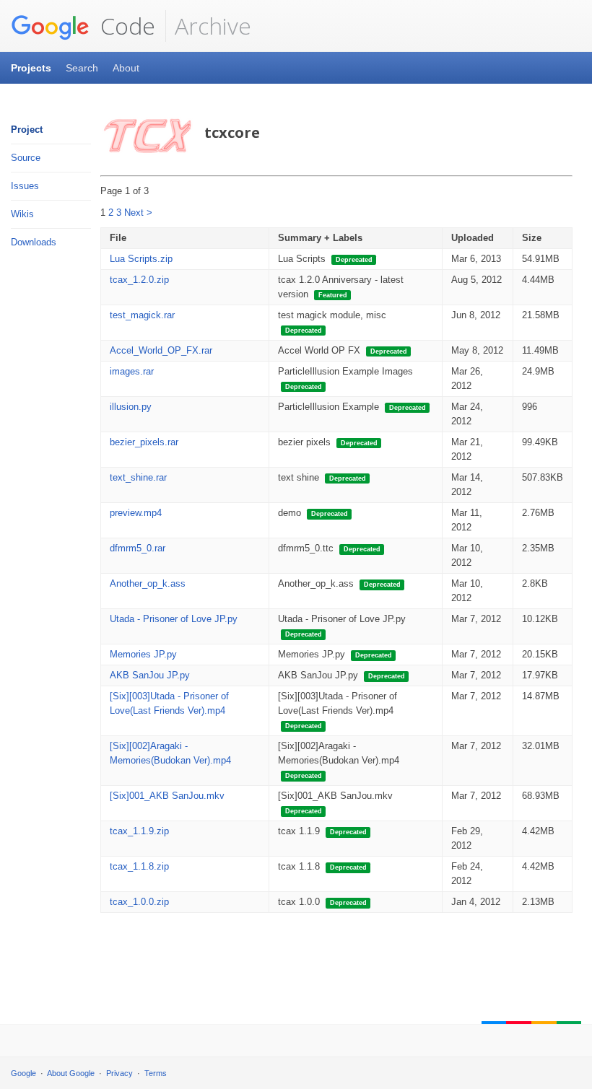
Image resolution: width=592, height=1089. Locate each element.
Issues (25, 185)
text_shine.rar (138, 477)
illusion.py (131, 406)
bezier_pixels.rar (144, 442)
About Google (71, 1073)
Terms (155, 1073)
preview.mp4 (136, 512)
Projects (31, 68)
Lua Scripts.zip (141, 258)
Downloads (33, 242)
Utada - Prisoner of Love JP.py (174, 618)
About (126, 68)
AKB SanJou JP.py (150, 675)
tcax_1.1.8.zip (139, 866)
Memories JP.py (143, 654)
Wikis (22, 214)
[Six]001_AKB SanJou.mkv (167, 795)
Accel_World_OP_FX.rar (161, 350)
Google (23, 1073)
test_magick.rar (142, 315)
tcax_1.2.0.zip (139, 279)
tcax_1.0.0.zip (139, 901)
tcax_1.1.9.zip (139, 831)
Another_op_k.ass (148, 583)
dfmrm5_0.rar (137, 548)
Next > (138, 212)
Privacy (119, 1073)
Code (125, 25)
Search (82, 68)
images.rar (132, 371)
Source (25, 157)
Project (27, 129)
